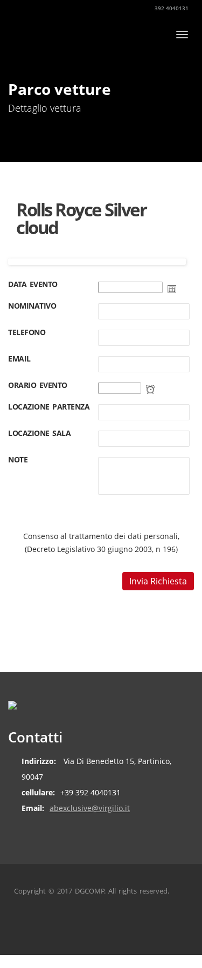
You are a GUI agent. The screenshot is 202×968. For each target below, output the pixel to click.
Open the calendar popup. (172, 289)
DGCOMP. (90, 891)
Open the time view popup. (150, 390)
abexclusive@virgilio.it (90, 808)
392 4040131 (171, 8)
